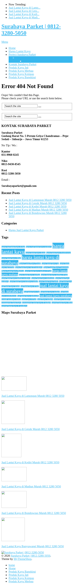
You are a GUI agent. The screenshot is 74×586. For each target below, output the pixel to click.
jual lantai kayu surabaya (56, 295)
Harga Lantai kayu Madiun (12, 271)
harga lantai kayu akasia (35, 253)
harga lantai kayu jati (50, 264)
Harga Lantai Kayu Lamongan (56, 267)
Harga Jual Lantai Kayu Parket (26, 230)
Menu (4, 41)
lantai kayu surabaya (62, 299)
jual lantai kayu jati (32, 292)
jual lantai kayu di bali (29, 286)
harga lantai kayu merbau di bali (54, 275)
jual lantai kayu (65, 282)
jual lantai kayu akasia (10, 286)
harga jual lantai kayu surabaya (39, 247)
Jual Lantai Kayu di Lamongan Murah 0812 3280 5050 (40, 199)
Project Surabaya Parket (22, 54)
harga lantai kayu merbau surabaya (16, 278)
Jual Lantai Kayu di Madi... (24, 17)
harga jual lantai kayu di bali (13, 247)
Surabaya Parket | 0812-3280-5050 (30, 555)
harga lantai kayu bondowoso (58, 253)
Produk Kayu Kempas (21, 74)
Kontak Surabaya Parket (22, 64)
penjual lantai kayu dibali (62, 303)
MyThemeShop (22, 558)
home (12, 565)
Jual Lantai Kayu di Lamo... (24, 7)
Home (12, 48)
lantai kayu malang (45, 299)
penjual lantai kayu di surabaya (14, 306)
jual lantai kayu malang (50, 292)
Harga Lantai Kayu (20, 51)
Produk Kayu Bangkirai (22, 77)
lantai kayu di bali (29, 299)
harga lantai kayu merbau (29, 275)
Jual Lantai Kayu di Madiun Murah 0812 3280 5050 (38, 209)
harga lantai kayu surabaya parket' (24, 282)
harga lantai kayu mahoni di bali (38, 271)
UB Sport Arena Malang (37, 61)
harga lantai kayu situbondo (42, 278)
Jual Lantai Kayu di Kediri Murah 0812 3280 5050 (37, 206)
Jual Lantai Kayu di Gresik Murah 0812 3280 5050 (38, 203)
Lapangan (21, 57)
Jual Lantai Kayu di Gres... (24, 10)
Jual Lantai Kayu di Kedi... (24, 14)
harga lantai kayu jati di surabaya (29, 267)
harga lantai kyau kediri (48, 282)
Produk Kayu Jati (18, 67)
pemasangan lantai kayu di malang (36, 303)
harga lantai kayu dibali (11, 258)
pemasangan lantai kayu (11, 303)
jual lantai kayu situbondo (28, 296)
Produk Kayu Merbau (21, 70)
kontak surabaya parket (11, 299)
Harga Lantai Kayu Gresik (30, 264)
